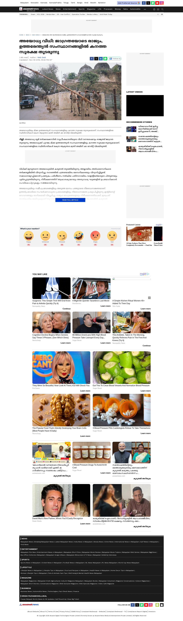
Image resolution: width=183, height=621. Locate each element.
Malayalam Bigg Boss (148, 552)
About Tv (43, 611)
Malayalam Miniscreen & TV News (79, 555)
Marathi (93, 3)
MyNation (102, 3)
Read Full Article (70, 200)
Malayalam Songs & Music (55, 555)
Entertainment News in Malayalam (49, 552)
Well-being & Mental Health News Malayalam (85, 573)
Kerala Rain (50, 14)
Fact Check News (65, 591)
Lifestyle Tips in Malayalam (53, 570)
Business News (26, 591)
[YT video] (157, 3)
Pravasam (108, 9)
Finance (76, 591)
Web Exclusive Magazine (69, 584)
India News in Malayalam (83, 542)
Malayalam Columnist (107, 581)
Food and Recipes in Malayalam (77, 570)
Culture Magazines (142, 581)
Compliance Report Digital (137, 611)
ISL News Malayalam (93, 563)
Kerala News (98, 542)
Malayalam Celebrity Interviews (104, 555)
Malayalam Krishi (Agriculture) (49, 581)
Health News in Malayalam (99, 570)
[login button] (154, 9)
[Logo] (29, 9)
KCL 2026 (40, 14)
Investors (152, 611)
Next (162, 14)
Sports (82, 9)
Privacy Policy (65, 611)
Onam (33, 14)
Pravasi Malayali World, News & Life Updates (37, 599)
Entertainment (69, 9)
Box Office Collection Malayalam (33, 555)
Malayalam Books (91, 581)
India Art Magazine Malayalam (72, 581)
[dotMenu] (145, 9)
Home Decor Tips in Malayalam (122, 570)
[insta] (162, 3)
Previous (158, 14)
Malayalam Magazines (29, 581)
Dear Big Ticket (73, 599)
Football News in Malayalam (73, 563)
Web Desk (41, 57)
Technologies (53, 591)
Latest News (47, 9)
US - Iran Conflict (63, 14)
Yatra (125, 9)
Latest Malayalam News (64, 542)
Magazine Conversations (125, 581)
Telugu (66, 3)
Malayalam (24, 3)
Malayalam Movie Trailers (111, 552)
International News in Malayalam (127, 542)
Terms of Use (53, 611)
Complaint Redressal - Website (93, 611)
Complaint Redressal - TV (116, 611)
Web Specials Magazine (88, 584)
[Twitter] (148, 3)
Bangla (79, 3)
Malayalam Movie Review (91, 552)
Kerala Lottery (92, 14)
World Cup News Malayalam (128, 563)
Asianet (29, 604)
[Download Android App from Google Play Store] (157, 605)
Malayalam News (27, 542)
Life (99, 9)
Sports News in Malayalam (30, 563)
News (58, 9)
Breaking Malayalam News (44, 542)
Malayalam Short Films (72, 552)
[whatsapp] (153, 3)
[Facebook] (144, 3)
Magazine (91, 9)
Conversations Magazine (49, 584)
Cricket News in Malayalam (52, 563)
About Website (33, 611)
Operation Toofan (78, 14)
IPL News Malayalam (109, 563)
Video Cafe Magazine (106, 584)
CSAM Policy (75, 611)
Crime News (108, 542)
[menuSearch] (162, 9)
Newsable (34, 3)
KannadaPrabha (55, 3)
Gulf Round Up (60, 599)
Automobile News (40, 591)
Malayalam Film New (28, 552)
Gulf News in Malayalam (149, 542)
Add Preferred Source (127, 3)
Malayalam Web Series (130, 552)
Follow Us (117, 59)
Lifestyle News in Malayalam (31, 570)
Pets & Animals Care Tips (57, 573)
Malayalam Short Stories (30, 584)
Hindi (86, 3)
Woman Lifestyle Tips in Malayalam (34, 573)
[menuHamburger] (158, 9)
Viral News (25, 544)
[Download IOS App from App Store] (162, 605)
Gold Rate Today (106, 14)
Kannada (43, 3)
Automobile (135, 9)
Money (118, 9)
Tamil (73, 3)
